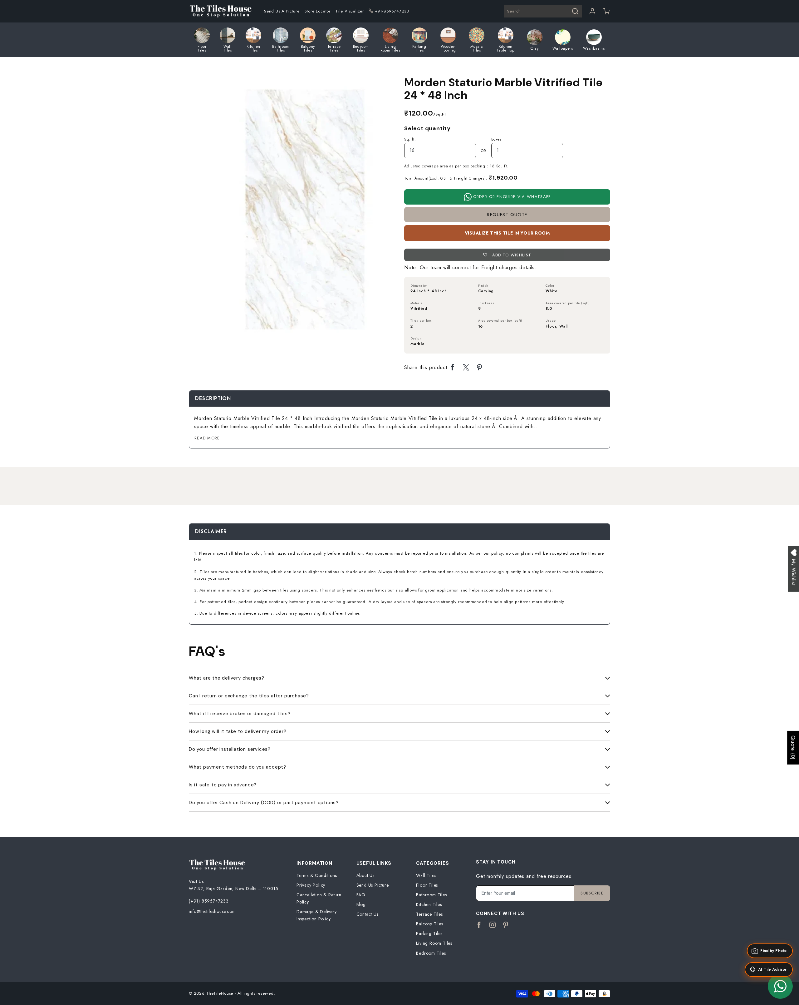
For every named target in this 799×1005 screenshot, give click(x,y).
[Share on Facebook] (452, 367)
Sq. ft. (410, 139)
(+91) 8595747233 (209, 901)
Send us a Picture (282, 11)
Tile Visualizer (350, 11)
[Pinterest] (505, 925)
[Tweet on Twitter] (466, 367)
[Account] (592, 11)
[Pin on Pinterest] (479, 367)
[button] (606, 11)
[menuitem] (282, 11)
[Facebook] (479, 925)
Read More (207, 438)
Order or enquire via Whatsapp (511, 197)
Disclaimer (211, 531)
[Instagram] (492, 925)
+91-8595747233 (392, 11)
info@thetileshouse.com (212, 911)
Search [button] (514, 11)
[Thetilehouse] (220, 11)
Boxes (496, 139)
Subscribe (592, 893)
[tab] (213, 398)
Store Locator (318, 11)
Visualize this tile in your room (507, 233)
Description (213, 398)
